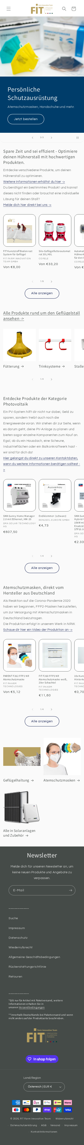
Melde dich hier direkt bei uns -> (27, 205)
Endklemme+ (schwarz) (53, 515)
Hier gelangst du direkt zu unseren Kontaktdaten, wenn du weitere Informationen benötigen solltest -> (41, 464)
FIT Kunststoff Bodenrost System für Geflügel (17, 252)
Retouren (15, 976)
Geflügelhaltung (16, 780)
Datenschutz (18, 937)
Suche (13, 918)
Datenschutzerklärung (23, 1125)
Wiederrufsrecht (21, 947)
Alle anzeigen (42, 293)
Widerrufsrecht (65, 1119)
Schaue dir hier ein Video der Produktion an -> (38, 629)
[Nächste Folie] (51, 137)
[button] (8, 9)
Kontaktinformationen (44, 1132)
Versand (55, 1125)
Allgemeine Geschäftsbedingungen (34, 957)
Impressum (17, 928)
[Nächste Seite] (51, 281)
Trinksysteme (49, 366)
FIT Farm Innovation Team (35, 1119)
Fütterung (11, 366)
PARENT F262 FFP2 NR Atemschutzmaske (16, 677)
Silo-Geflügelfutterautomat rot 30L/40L (54, 252)
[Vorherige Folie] (32, 137)
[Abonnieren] (70, 890)
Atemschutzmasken (59, 780)
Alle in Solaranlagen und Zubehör (19, 833)
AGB (43, 1125)
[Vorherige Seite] (32, 281)
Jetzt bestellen (26, 119)
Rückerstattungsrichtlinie (27, 966)
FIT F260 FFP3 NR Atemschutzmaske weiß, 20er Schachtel (53, 679)
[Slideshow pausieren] (79, 137)
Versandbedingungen (32, 1007)
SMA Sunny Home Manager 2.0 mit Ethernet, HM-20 (19, 517)
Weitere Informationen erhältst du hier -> (34, 181)
